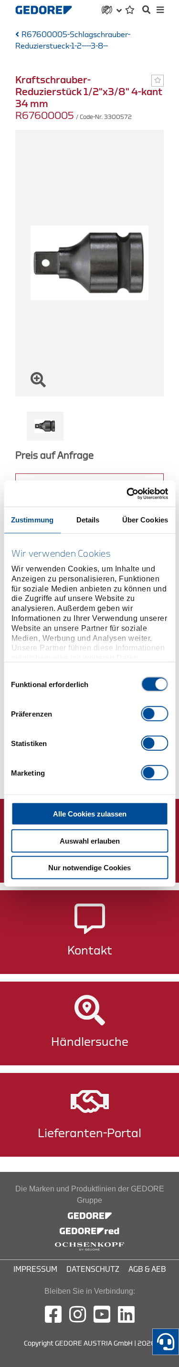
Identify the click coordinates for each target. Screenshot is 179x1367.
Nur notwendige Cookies (89, 868)
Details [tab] (88, 520)
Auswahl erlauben (90, 840)
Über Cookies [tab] (145, 520)
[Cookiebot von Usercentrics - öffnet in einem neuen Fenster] (127, 493)
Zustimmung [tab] (32, 520)
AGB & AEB (147, 1269)
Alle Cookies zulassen (89, 814)
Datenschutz (92, 1269)
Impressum (35, 1269)
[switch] (154, 713)
